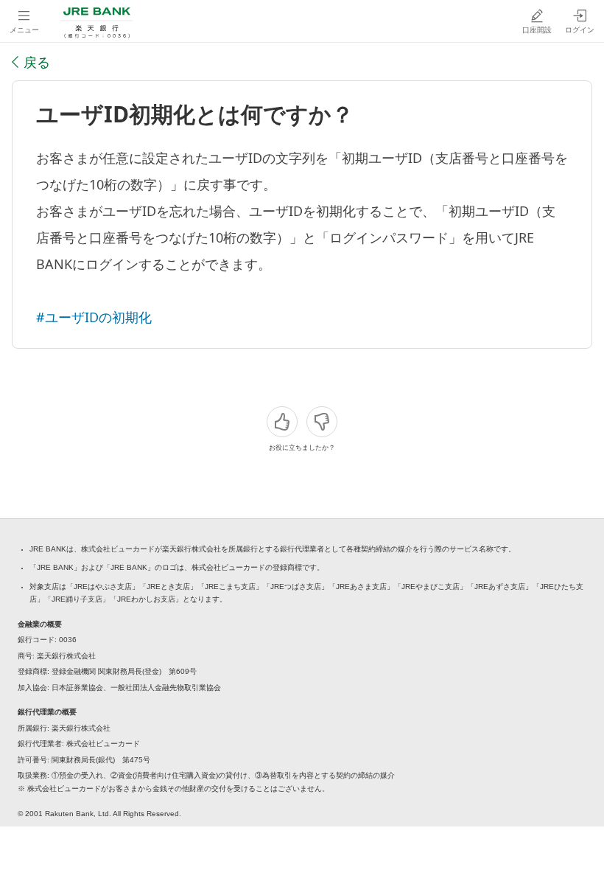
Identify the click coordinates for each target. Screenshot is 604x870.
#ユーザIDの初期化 (94, 317)
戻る (37, 62)
